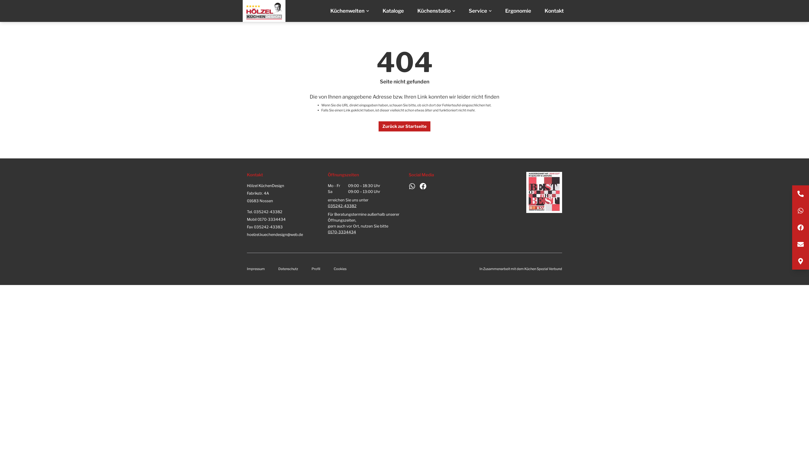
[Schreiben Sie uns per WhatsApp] (800, 210)
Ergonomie (518, 11)
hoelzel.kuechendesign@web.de (275, 234)
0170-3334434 (342, 232)
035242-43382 (342, 206)
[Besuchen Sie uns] (800, 261)
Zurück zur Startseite (404, 126)
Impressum (256, 269)
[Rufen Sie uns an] (800, 193)
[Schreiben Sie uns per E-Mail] (800, 244)
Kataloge (393, 11)
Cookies (340, 269)
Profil (316, 269)
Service (478, 11)
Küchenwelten (347, 11)
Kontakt (554, 11)
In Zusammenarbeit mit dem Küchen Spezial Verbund (521, 269)
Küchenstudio (434, 11)
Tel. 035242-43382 (264, 212)
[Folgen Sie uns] (800, 227)
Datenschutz (288, 269)
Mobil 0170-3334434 (266, 219)
